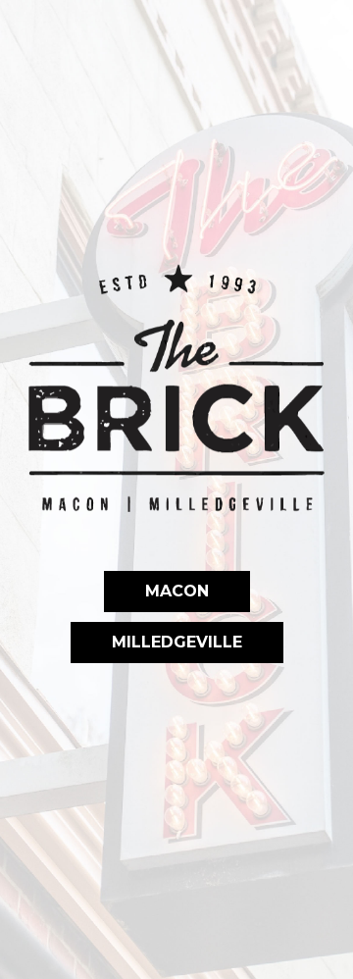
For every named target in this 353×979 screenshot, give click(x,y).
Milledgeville (156, 642)
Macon (156, 591)
